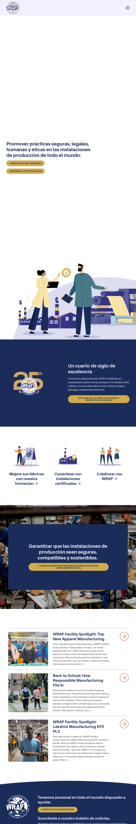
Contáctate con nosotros (57, 809)
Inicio (68, 2)
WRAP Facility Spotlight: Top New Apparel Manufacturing (79, 636)
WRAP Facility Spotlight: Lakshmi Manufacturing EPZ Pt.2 (78, 727)
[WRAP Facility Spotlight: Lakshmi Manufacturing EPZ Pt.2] (28, 741)
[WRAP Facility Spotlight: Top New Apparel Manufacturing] (28, 649)
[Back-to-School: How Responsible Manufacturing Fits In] (28, 692)
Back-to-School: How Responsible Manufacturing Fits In (78, 680)
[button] (128, 8)
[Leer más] (124, 636)
